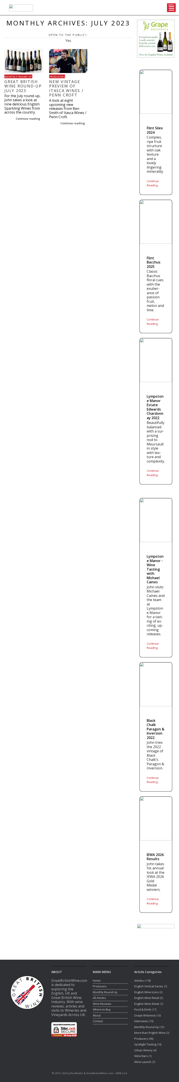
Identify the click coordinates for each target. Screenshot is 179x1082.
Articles (139, 980)
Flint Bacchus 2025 (153, 262)
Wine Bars (141, 1056)
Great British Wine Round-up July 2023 (23, 86)
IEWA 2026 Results (155, 857)
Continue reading (28, 119)
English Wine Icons (146, 992)
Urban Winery (143, 1050)
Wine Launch (142, 1062)
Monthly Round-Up (18, 76)
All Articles (99, 998)
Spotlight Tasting (145, 1044)
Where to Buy (102, 1009)
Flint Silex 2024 (155, 130)
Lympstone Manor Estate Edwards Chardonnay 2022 (155, 407)
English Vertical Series (148, 986)
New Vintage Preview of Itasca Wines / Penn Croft (66, 88)
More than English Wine (149, 1033)
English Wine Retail (146, 998)
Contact (98, 1021)
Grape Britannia (144, 1015)
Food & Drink (142, 1009)
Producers (57, 76)
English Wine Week (146, 1004)
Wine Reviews (102, 1004)
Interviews (141, 1021)
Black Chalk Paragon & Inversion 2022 (155, 729)
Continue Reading (153, 183)
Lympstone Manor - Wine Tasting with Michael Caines (155, 569)
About (97, 1015)
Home (97, 980)
